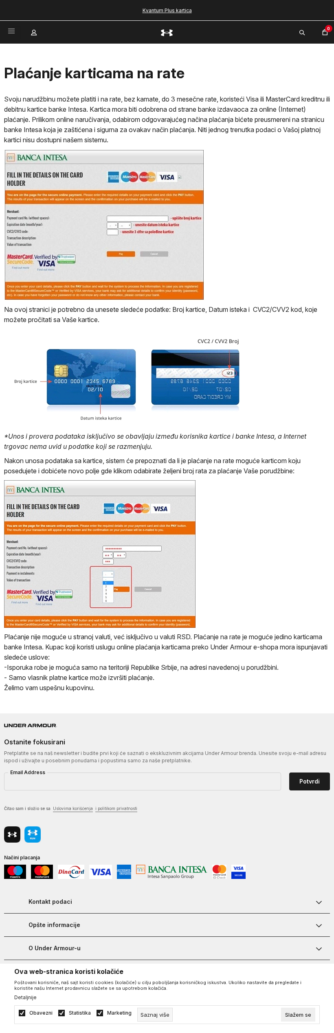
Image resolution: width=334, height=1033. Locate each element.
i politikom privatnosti (116, 808)
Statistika (80, 1013)
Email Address (27, 772)
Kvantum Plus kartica (167, 10)
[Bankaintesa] (171, 871)
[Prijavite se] (35, 30)
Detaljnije (25, 997)
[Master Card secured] (219, 871)
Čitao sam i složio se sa (70, 808)
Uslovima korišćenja (73, 808)
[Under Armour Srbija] (167, 32)
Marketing (119, 1013)
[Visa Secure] (238, 871)
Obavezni (41, 1013)
